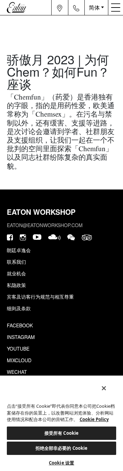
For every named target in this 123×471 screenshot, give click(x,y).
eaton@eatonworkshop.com (45, 225)
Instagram (21, 336)
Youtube (18, 348)
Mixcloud (19, 360)
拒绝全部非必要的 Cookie (62, 448)
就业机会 (16, 273)
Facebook (20, 325)
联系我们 (16, 261)
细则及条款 (19, 308)
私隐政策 (16, 285)
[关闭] (103, 388)
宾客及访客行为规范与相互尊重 (40, 296)
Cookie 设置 (61, 463)
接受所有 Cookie (61, 433)
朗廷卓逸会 (19, 250)
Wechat (17, 371)
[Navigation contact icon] (76, 7)
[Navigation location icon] (59, 7)
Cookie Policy (94, 419)
